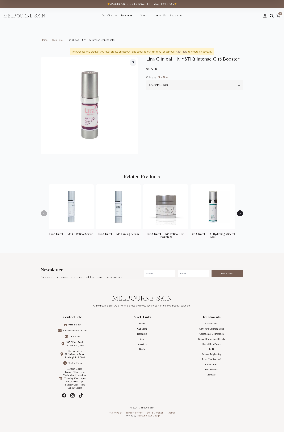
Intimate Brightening (211, 354)
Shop (143, 15)
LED (211, 349)
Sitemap (171, 412)
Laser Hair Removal (211, 359)
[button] (133, 62)
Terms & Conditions (155, 412)
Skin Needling (211, 369)
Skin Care (57, 39)
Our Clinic (108, 15)
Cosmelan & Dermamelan (211, 334)
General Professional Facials (211, 339)
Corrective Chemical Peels (211, 329)
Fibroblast (211, 374)
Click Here (181, 51)
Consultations (211, 323)
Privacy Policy (115, 412)
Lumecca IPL (211, 364)
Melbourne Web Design (148, 415)
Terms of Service (134, 412)
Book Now (176, 15)
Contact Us (142, 344)
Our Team (142, 329)
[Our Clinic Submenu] (116, 16)
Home (44, 39)
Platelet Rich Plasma (211, 344)
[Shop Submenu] (148, 16)
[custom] (64, 395)
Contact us (159, 15)
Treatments (127, 15)
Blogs (142, 349)
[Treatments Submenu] (136, 16)
